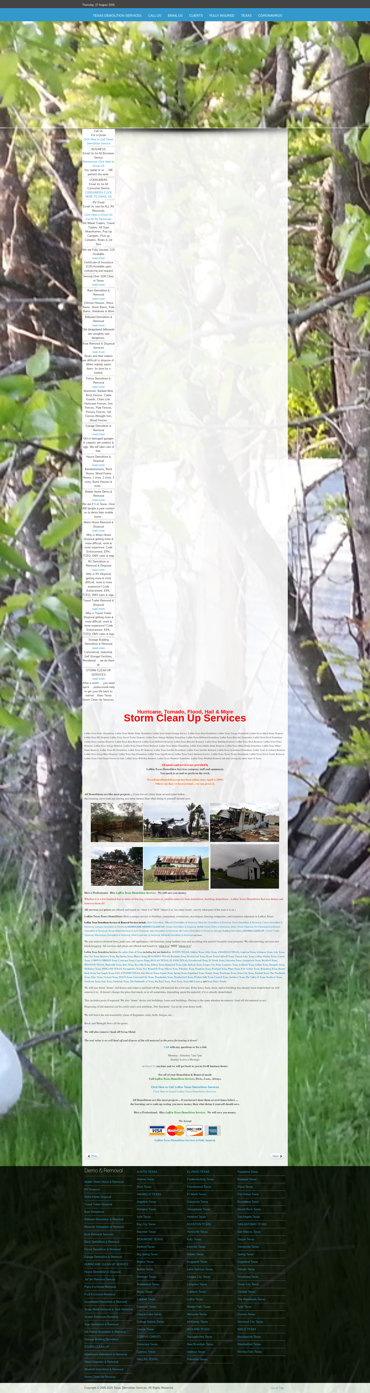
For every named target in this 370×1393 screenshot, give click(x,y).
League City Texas (212, 964)
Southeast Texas (121, 981)
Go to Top (277, 1388)
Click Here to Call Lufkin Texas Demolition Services (185, 1087)
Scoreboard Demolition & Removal (105, 1301)
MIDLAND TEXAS (112, 968)
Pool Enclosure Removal (99, 1294)
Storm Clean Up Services (185, 718)
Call (166, 1047)
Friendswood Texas (198, 960)
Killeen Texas (157, 964)
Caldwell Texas (226, 956)
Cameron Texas (146, 1306)
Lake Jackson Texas (192, 964)
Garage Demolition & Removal (110, 926)
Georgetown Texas (251, 960)
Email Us (150, 1066)
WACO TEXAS (246, 1329)
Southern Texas (237, 977)
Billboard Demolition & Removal (181, 922)
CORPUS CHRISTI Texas (104, 960)
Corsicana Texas (126, 960)
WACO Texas (125, 977)
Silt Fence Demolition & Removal (195, 931)
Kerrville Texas (142, 964)
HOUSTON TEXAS (94, 964)
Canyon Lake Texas (244, 956)
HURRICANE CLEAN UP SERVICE (106, 1264)
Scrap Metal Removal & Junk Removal (128, 931)
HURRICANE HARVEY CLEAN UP (145, 926)
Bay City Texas (91, 956)
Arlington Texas (146, 1209)
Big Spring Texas (147, 1254)
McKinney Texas (92, 968)
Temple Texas (211, 973)
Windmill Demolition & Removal (177, 935)
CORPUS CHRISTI (149, 1336)
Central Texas (221, 977)
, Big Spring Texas (124, 956)
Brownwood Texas (196, 956)
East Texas (106, 981)
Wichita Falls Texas (203, 977)
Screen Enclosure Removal (101, 1316)
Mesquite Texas (276, 964)
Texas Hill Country (192, 981)
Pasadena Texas (202, 968)
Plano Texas (234, 968)
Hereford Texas (269, 960)
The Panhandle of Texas (142, 981)
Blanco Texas (140, 956)
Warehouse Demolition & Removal (112, 935)
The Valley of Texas (255, 977)
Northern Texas (274, 977)
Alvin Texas (210, 952)
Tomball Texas (262, 973)
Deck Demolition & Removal (246, 922)
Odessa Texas (196, 1351)
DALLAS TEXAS (159, 960)
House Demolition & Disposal (181, 926)
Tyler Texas (96, 977)
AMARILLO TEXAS (228, 952)
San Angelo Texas (248, 1216)
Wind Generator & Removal (145, 935)
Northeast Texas (92, 981)
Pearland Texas (219, 968)
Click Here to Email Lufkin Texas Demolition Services (184, 1091)
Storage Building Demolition (228, 931)
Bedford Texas (146, 1246)
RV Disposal (260, 926)
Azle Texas (278, 952)
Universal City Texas (143, 977)
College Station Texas (265, 956)
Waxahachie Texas (164, 977)
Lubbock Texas (246, 964)
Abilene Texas (197, 952)
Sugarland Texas (196, 973)
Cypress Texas (142, 960)
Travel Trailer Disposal (98, 1204)
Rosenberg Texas (269, 968)
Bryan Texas (212, 956)
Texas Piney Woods (216, 981)
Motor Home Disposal (242, 926)
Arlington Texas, (265, 952)
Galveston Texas (233, 960)
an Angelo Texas (106, 973)
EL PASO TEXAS (178, 960)
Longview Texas (230, 964)
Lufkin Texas (261, 964)
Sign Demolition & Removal (164, 931)
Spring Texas (180, 973)
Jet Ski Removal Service (99, 1279)
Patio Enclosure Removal (100, 1286)
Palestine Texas (186, 968)
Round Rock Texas (249, 1209)
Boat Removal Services (99, 1234)
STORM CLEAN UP (253, 931)
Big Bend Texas (162, 981)
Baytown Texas (107, 956)
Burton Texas (145, 1269)
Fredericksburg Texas (200, 1179)
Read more (186, 110)
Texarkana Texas (228, 973)
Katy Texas (128, 964)
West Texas (176, 981)
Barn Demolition (155, 922)
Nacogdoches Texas (132, 968)
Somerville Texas (248, 1246)
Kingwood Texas (173, 964)
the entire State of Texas (130, 952)
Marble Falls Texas (199, 1306)
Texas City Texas (245, 973)
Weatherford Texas (183, 977)
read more (98, 258)
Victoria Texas (110, 977)
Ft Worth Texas (216, 960)
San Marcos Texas (150, 973)
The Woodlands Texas (251, 1299)
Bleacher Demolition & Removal (214, 922)
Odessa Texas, (172, 968)
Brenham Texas (178, 956)
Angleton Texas (247, 952)
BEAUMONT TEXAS (158, 956)
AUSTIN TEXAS (180, 952)
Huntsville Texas (113, 964)
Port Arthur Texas (250, 968)
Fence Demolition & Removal (102, 1249)
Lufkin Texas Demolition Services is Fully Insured (185, 1140)
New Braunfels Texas (153, 968)
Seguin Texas (166, 973)
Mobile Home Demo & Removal (213, 926)
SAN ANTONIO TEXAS (127, 973)
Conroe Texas (145, 1329)
